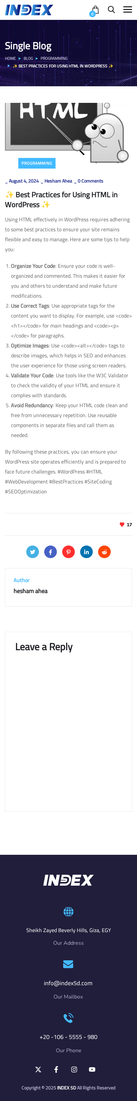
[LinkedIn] (86, 552)
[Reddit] (104, 552)
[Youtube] (92, 1069)
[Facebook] (50, 552)
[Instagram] (74, 1069)
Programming (54, 58)
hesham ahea (58, 181)
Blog (28, 58)
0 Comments (90, 181)
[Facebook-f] (56, 1069)
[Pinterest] (68, 552)
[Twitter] (32, 552)
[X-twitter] (38, 1069)
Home (10, 58)
